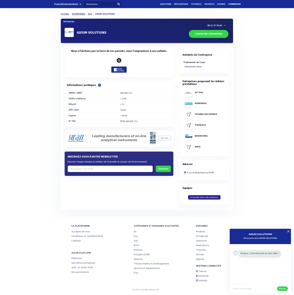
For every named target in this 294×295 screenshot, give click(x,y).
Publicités (77, 258)
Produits (209, 4)
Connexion (234, 4)
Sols (136, 240)
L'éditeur (76, 240)
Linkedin (202, 280)
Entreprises (202, 236)
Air (135, 231)
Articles (200, 254)
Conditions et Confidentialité (87, 236)
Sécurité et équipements (147, 268)
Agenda (221, 4)
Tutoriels (196, 4)
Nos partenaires (80, 272)
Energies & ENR (142, 254)
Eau (136, 236)
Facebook (203, 275)
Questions (165, 4)
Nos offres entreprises (83, 262)
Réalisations (181, 4)
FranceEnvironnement (66, 4)
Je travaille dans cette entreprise (204, 197)
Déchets (138, 249)
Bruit (136, 245)
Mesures (138, 259)
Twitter (202, 271)
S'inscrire (163, 168)
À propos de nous (81, 231)
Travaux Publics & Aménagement (151, 263)
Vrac (136, 272)
